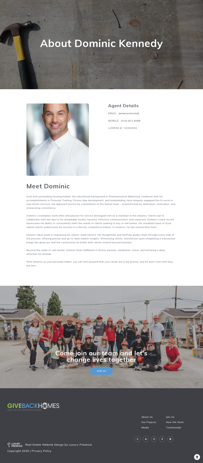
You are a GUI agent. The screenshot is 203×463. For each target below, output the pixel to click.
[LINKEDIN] (146, 439)
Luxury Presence (80, 444)
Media (145, 427)
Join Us (170, 416)
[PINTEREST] (170, 439)
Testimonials (173, 427)
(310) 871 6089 (130, 120)
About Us (147, 416)
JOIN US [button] (101, 371)
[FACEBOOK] (162, 439)
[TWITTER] (138, 439)
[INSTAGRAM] (154, 439)
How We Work (175, 422)
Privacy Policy (42, 451)
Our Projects (148, 422)
